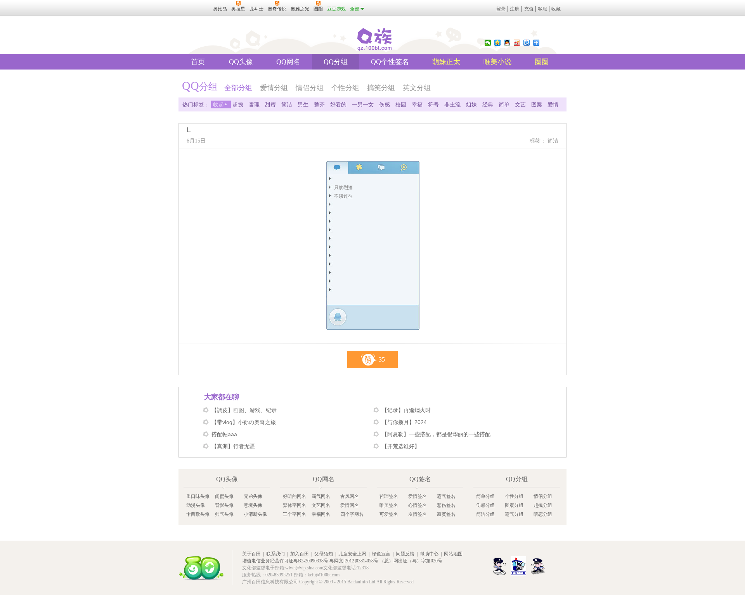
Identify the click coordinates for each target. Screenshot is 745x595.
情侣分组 (310, 88)
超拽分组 (543, 505)
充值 (529, 9)
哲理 (254, 104)
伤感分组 (485, 505)
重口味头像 (198, 496)
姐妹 (471, 104)
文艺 (520, 104)
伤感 (384, 104)
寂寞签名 (446, 514)
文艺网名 (321, 505)
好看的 (338, 104)
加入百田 (299, 554)
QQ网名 (288, 62)
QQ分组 (336, 62)
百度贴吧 (526, 43)
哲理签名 (388, 496)
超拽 (237, 104)
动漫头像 (195, 505)
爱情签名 (417, 496)
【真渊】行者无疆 (233, 446)
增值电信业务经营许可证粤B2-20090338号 (285, 561)
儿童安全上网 (352, 554)
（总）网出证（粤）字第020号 (410, 561)
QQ (507, 43)
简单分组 (485, 496)
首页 (198, 62)
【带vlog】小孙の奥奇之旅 (243, 422)
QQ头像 (241, 62)
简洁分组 (485, 514)
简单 (504, 104)
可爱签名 (388, 514)
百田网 (201, 568)
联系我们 (275, 554)
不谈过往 (343, 196)
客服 (542, 9)
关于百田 (251, 554)
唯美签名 (388, 505)
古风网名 (349, 496)
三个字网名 (294, 514)
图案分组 (514, 505)
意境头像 (253, 505)
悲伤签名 (446, 505)
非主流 (452, 104)
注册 (514, 9)
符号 (433, 104)
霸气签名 (446, 496)
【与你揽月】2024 (404, 422)
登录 (501, 9)
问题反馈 (405, 554)
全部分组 (238, 88)
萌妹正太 (446, 62)
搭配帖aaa (224, 434)
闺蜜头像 (224, 496)
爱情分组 (274, 88)
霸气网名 (321, 496)
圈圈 (542, 62)
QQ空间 (497, 43)
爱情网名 (349, 505)
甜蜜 (270, 104)
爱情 (552, 104)
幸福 (417, 104)
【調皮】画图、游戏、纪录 (244, 410)
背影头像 (224, 505)
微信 (488, 43)
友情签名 (417, 514)
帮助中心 (429, 554)
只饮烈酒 (343, 187)
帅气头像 (224, 514)
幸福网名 (321, 514)
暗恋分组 (543, 514)
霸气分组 (514, 514)
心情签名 (417, 505)
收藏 (556, 9)
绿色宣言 (381, 554)
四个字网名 (352, 514)
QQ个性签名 (390, 62)
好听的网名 (294, 496)
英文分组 (417, 88)
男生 (303, 104)
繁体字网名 (294, 505)
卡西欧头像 (198, 514)
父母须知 (323, 554)
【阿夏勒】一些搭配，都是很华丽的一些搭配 (436, 434)
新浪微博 (517, 43)
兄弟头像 (253, 496)
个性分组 (345, 88)
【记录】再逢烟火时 (406, 410)
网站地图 (453, 554)
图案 (536, 104)
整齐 (319, 104)
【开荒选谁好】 (401, 446)
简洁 (286, 104)
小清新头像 (255, 514)
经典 (487, 104)
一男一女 (363, 104)
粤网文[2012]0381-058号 (353, 561)
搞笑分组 (381, 88)
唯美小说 (497, 62)
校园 (400, 104)
